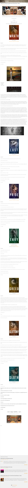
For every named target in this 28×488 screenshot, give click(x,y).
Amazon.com (10, 41)
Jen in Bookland (5, 1)
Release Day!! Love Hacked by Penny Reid (7, 458)
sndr (15, 486)
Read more (25, 464)
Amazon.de (14, 41)
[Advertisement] (14, 449)
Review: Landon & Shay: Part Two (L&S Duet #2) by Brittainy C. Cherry (11, 475)
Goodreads (17, 41)
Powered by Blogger (14, 485)
